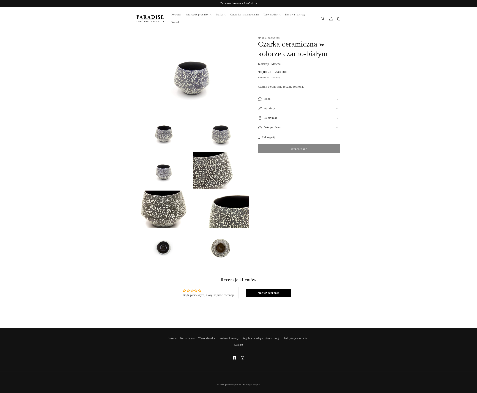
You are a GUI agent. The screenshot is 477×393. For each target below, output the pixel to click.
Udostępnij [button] (268, 137)
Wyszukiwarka (206, 338)
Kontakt (238, 344)
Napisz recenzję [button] (268, 292)
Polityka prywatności (296, 338)
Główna (172, 338)
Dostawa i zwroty (229, 338)
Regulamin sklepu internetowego (261, 338)
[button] (199, 15)
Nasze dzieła (187, 338)
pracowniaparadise (233, 385)
